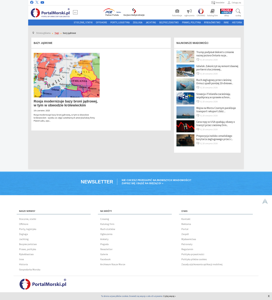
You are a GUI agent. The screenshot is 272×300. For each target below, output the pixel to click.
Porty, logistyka (120, 22)
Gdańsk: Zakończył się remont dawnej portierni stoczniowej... (217, 67)
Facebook (105, 259)
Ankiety (104, 239)
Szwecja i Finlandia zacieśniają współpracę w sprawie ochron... (213, 95)
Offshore (101, 22)
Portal (184, 229)
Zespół (185, 234)
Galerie (104, 254)
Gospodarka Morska (29, 269)
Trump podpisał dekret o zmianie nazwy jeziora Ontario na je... (215, 53)
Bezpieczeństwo (169, 22)
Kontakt (185, 219)
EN (75, 12)
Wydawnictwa (188, 239)
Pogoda (104, 244)
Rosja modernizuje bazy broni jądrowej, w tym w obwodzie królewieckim (66, 103)
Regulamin (187, 249)
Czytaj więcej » (169, 296)
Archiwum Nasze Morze (112, 264)
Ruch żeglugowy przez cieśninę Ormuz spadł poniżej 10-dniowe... (214, 81)
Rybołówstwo (212, 22)
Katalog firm (107, 224)
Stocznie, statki (83, 22)
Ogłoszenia (106, 234)
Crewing (104, 219)
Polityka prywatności (192, 254)
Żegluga (137, 22)
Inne (226, 22)
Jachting (151, 22)
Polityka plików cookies (194, 259)
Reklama (186, 224)
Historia (237, 22)
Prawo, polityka (191, 22)
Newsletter (106, 249)
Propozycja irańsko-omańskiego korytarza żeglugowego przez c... (214, 137)
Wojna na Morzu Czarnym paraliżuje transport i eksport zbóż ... (216, 109)
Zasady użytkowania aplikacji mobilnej (201, 264)
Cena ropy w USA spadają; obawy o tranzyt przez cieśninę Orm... (215, 123)
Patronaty (186, 244)
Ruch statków (107, 229)
